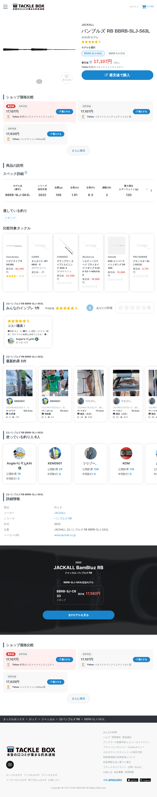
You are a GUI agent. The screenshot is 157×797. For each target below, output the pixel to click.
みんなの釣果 (110, 732)
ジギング (10, 217)
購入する (65, 111)
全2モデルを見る (78, 615)
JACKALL (60, 512)
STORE (150, 6)
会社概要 (118, 772)
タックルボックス (14, 719)
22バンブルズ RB (69, 719)
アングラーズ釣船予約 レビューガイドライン (126, 742)
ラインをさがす (49, 774)
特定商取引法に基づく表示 (117, 762)
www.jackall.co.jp (65, 535)
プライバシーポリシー (114, 747)
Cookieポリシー (136, 747)
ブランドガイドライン (114, 767)
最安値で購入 (119, 75)
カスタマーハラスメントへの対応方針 (122, 752)
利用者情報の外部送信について (119, 757)
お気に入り (54, 779)
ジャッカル (48, 719)
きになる (66, 80)
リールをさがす (32, 774)
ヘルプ (106, 737)
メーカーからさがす (16, 779)
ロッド (33, 719)
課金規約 (127, 737)
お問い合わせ (134, 767)
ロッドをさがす (14, 774)
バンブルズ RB (63, 518)
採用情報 (129, 772)
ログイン (134, 6)
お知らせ (107, 772)
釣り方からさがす (37, 779)
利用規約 (116, 737)
